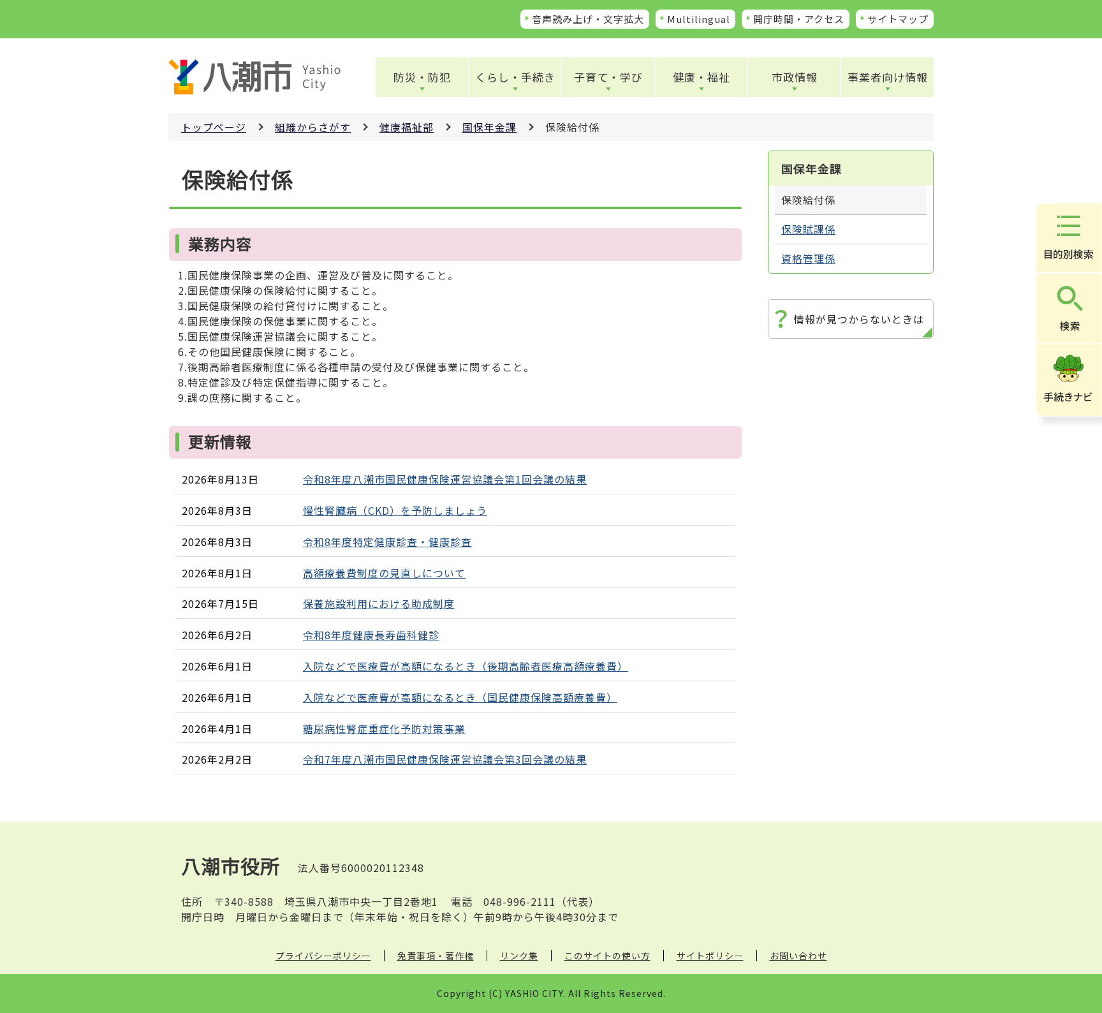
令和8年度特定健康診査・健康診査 (387, 541)
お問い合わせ (798, 955)
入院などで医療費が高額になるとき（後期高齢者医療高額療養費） (465, 666)
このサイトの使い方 (607, 955)
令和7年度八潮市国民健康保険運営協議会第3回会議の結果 (445, 759)
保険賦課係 (808, 229)
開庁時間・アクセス (798, 19)
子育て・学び (608, 77)
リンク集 (519, 955)
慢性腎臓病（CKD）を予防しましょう (395, 510)
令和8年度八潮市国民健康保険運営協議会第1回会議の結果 (445, 479)
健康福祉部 (406, 127)
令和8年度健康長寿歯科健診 (371, 634)
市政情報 (795, 77)
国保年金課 (489, 127)
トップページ (213, 127)
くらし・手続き (515, 77)
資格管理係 (808, 258)
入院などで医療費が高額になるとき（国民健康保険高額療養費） (460, 697)
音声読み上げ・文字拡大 (588, 19)
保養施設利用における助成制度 (379, 603)
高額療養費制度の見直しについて (384, 572)
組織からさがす (313, 127)
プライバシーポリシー (323, 955)
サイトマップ (898, 19)
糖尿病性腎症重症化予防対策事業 (384, 728)
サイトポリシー (710, 955)
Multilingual (698, 19)
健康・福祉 (701, 77)
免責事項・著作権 (435, 955)
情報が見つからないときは (859, 319)
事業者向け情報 (888, 77)
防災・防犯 (422, 77)
